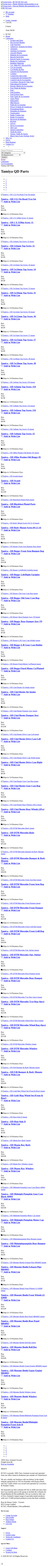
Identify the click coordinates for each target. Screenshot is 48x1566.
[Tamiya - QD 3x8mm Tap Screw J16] (18, 406)
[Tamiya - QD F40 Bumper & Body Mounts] (20, 1068)
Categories (9, 38)
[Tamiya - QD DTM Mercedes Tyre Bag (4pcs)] (21, 997)
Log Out (9, 1524)
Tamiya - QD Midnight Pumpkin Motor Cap (22, 1220)
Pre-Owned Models (17, 42)
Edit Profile (10, 1517)
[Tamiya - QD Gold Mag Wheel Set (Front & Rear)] (23, 1091)
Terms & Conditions (13, 1537)
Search (4, 157)
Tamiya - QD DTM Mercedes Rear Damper (21, 978)
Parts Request (11, 142)
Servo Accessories (17, 126)
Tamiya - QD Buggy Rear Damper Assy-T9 (21, 621)
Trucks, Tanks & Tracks (19, 134)
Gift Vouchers (15, 45)
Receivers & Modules (18, 119)
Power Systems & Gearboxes (21, 107)
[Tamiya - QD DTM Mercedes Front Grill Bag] (21, 927)
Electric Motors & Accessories (21, 86)
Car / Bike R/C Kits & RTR (20, 65)
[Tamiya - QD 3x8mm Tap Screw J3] (17, 429)
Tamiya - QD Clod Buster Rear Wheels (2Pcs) (22, 809)
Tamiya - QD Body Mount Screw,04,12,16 (21, 527)
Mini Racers (14, 103)
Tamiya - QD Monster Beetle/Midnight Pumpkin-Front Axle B (19, 1423)
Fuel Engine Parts (16, 94)
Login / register (11, 20)
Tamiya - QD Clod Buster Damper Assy (20, 715)
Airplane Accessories (18, 51)
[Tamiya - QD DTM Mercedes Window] (18, 1044)
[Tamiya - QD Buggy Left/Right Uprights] (19, 570)
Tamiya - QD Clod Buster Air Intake (18, 692)
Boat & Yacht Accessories (19, 59)
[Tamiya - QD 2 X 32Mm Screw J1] (17, 218)
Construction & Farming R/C (21, 78)
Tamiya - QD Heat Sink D (13, 1121)
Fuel (12, 90)
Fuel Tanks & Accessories (19, 96)
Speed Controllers (16, 130)
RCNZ (8, 34)
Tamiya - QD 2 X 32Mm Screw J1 (17, 222)
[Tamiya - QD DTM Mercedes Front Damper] (21, 903)
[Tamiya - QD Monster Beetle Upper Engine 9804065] (24, 1366)
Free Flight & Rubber (18, 88)
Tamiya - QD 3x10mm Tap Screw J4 (18, 269)
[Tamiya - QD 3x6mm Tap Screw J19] (18, 382)
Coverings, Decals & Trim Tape (22, 82)
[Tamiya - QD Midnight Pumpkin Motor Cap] (20, 1216)
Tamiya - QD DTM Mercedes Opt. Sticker (21, 955)
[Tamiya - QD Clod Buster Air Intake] (18, 687)
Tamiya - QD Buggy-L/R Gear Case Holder (21, 645)
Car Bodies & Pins (17, 69)
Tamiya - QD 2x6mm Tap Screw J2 (18, 246)
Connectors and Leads (18, 76)
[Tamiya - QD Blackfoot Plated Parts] (17, 500)
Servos (12, 123)
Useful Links (10, 1535)
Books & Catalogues (18, 61)
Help (7, 16)
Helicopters (14, 101)
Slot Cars (13, 128)
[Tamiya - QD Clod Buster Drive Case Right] (20, 758)
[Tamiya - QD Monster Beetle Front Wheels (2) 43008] (24, 1291)
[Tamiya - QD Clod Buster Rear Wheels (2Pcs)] (21, 805)
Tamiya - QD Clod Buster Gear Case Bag (20, 786)
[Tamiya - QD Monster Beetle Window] (18, 1392)
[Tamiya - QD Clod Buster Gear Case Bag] (19, 781)
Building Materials (17, 63)
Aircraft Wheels (16, 53)
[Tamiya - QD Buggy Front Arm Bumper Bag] (21, 547)
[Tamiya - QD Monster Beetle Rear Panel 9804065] (23, 1316)
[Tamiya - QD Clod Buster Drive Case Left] (20, 734)
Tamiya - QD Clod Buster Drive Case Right (21, 762)
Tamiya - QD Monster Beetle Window (19, 1396)
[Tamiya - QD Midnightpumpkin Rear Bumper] (21, 1239)
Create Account (11, 1515)
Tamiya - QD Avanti (10, 480)
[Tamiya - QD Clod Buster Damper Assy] (19, 711)
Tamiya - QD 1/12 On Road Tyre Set (18, 199)
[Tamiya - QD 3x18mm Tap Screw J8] (18, 359)
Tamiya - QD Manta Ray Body (16, 1145)
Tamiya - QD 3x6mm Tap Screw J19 (18, 387)
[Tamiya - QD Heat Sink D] (14, 1117)
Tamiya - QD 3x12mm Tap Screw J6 (18, 316)
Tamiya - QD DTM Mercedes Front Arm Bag (22, 884)
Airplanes (13, 49)
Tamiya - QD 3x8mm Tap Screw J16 (18, 410)
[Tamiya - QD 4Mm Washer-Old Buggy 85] (20, 453)
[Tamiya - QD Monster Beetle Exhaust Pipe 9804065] (23, 1263)
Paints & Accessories (18, 105)
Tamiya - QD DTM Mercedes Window (19, 1048)
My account (10, 12)
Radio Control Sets (17, 115)
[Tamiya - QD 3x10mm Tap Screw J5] (18, 288)
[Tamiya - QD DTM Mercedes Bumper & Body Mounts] (24, 854)
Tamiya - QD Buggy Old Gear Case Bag (20, 598)
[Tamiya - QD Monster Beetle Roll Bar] (18, 1343)
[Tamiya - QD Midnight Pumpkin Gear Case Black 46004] (24, 1189)
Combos (13, 74)
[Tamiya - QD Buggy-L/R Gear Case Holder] (20, 640)
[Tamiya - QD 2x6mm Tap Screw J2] (17, 242)
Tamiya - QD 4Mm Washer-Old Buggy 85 (21, 457)
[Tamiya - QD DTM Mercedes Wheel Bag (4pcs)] (22, 1021)
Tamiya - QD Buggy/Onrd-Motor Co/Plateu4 (22, 668)
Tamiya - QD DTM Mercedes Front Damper (22, 908)
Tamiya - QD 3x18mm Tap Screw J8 (18, 363)
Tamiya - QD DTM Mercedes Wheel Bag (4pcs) (23, 1025)
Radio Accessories (17, 117)
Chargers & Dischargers (19, 72)
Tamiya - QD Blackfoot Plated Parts (18, 504)
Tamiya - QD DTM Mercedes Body (17, 832)
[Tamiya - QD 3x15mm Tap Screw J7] (18, 335)
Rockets (13, 121)
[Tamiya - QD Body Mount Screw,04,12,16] (20, 523)
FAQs (8, 140)
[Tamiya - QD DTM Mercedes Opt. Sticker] (20, 950)
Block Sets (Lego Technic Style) (22, 136)
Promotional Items (17, 109)
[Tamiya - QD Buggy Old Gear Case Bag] (19, 593)
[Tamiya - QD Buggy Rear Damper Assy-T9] (20, 617)
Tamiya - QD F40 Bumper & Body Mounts (21, 1072)
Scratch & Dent (11, 1552)
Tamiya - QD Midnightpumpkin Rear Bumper (23, 1243)
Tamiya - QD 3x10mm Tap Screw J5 (18, 293)
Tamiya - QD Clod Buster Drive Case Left (21, 739)
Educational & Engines (18, 84)
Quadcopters (15, 113)
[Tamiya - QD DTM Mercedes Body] (17, 828)
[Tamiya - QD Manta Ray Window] (17, 1164)
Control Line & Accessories (20, 80)
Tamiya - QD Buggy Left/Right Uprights (20, 574)
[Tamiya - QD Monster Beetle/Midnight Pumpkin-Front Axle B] (24, 1418)
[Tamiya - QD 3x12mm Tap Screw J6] (18, 312)
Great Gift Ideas (11, 1548)
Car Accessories (16, 67)
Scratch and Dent (16, 40)
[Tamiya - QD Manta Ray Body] (16, 1140)
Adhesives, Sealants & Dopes (21, 47)
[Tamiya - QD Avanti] (12, 476)
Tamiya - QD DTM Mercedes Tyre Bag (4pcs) (22, 1001)
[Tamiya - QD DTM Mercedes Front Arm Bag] (21, 880)
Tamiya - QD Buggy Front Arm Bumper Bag (22, 551)
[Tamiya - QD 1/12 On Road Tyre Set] (18, 195)
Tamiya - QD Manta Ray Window (17, 1168)
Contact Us (10, 144)
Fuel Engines (15, 92)
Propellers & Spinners (18, 111)
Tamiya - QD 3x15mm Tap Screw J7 (18, 340)
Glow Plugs (14, 99)
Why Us (9, 138)
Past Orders (10, 1520)
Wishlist (11, 14)
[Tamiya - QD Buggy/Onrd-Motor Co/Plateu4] (21, 664)
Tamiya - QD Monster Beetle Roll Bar (19, 1347)
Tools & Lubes (15, 132)
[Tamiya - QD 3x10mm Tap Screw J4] (18, 265)
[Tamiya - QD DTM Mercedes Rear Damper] (20, 974)
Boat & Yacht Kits (17, 57)
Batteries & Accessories (19, 55)
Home (8, 36)
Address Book (11, 1522)
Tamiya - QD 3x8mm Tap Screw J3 (18, 434)
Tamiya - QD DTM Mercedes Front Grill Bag (22, 931)
